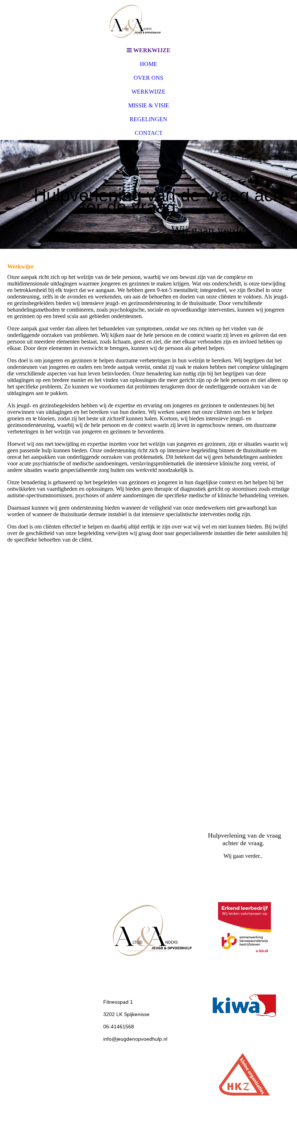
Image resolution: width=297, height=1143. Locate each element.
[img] (148, 22)
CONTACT (149, 133)
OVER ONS (148, 78)
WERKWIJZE (148, 92)
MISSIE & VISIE (148, 105)
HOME (148, 64)
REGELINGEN (148, 119)
